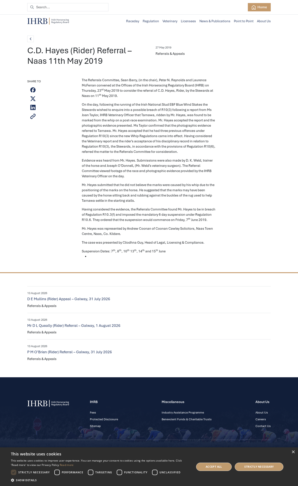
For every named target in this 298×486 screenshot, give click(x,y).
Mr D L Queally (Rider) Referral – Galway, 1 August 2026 (73, 325)
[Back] (30, 39)
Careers (260, 419)
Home (262, 7)
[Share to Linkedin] (33, 107)
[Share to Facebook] (33, 90)
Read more (67, 465)
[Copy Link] (33, 116)
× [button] (293, 452)
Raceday (132, 21)
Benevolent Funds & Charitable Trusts (187, 419)
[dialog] (149, 466)
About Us (264, 21)
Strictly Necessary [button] (259, 467)
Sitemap (95, 426)
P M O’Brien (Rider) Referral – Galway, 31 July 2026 (69, 352)
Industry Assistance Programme (183, 412)
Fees (93, 412)
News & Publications (214, 21)
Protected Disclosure (104, 419)
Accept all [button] (214, 467)
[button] (100, 480)
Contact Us (263, 426)
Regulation (151, 21)
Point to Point (243, 21)
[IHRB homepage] (48, 21)
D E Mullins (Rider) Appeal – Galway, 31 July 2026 (68, 298)
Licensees (188, 21)
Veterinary (170, 21)
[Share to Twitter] (33, 98)
